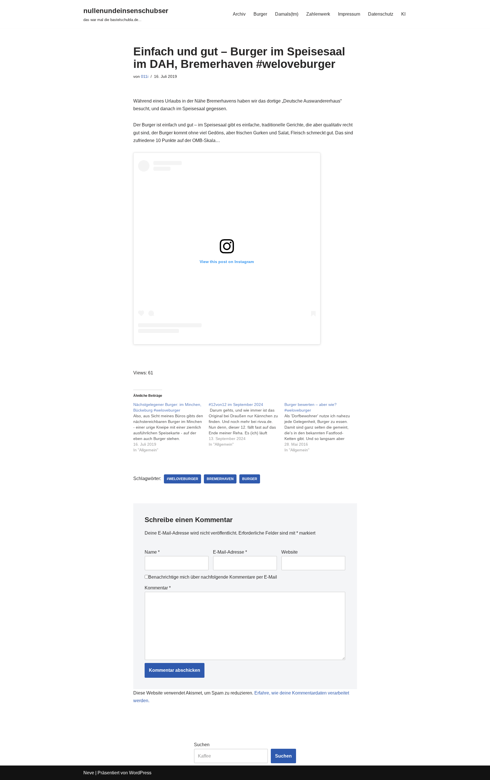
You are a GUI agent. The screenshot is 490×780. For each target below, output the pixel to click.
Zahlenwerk (318, 14)
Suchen (202, 744)
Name (152, 552)
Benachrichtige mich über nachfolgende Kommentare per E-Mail (212, 577)
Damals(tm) (286, 14)
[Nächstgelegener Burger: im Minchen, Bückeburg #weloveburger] (171, 427)
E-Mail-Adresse (230, 552)
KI (403, 14)
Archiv (239, 14)
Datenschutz (380, 14)
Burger (260, 14)
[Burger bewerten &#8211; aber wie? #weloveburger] (322, 427)
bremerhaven (220, 479)
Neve (88, 772)
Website (289, 552)
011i (144, 76)
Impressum (349, 14)
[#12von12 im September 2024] (246, 424)
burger (249, 479)
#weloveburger (182, 479)
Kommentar (158, 587)
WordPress (140, 772)
